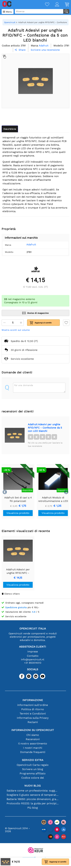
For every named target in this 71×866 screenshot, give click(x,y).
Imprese (32, 651)
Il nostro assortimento (32, 743)
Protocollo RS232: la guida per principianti (33, 803)
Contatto (32, 655)
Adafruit (31, 244)
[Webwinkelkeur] (35, 850)
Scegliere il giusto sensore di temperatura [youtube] (33, 794)
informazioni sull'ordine (32, 705)
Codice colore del (32, 777)
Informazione (32, 700)
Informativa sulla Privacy (33, 717)
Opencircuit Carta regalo (33, 764)
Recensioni (33, 739)
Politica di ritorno (32, 709)
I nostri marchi (32, 747)
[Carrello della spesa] (64, 4)
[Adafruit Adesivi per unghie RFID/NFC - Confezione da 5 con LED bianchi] (15, 435)
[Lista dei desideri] (44, 4)
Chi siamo (32, 735)
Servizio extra (32, 760)
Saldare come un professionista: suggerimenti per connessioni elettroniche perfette (33, 790)
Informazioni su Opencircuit (32, 730)
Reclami (33, 722)
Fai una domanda (23, 385)
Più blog (32, 807)
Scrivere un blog (32, 769)
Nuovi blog (32, 785)
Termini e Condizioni (33, 713)
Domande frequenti (32, 752)
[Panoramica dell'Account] (54, 4)
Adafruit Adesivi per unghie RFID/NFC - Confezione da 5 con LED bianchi (45, 427)
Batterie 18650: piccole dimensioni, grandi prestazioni (33, 799)
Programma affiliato (33, 773)
